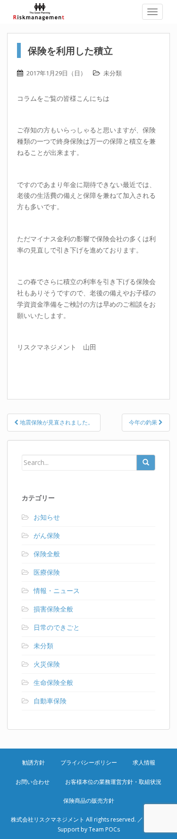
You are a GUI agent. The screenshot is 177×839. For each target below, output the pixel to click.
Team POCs (104, 829)
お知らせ (47, 517)
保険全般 (47, 553)
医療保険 (47, 572)
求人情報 (144, 762)
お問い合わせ (33, 782)
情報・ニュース (57, 590)
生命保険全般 (53, 682)
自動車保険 (50, 700)
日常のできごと (57, 627)
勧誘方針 (33, 762)
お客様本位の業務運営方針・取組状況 (113, 782)
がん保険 (47, 535)
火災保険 (47, 664)
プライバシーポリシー (88, 762)
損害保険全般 (53, 608)
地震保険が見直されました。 (55, 422)
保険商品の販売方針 (88, 801)
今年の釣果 (144, 422)
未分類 (112, 73)
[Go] (145, 463)
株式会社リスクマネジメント (45, 11)
